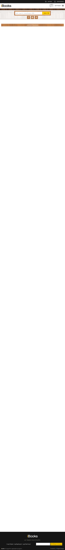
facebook (28, 17)
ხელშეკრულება (18, 544)
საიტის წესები (10, 544)
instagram (32, 17)
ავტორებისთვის (27, 544)
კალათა (50, 1)
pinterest (36, 17)
